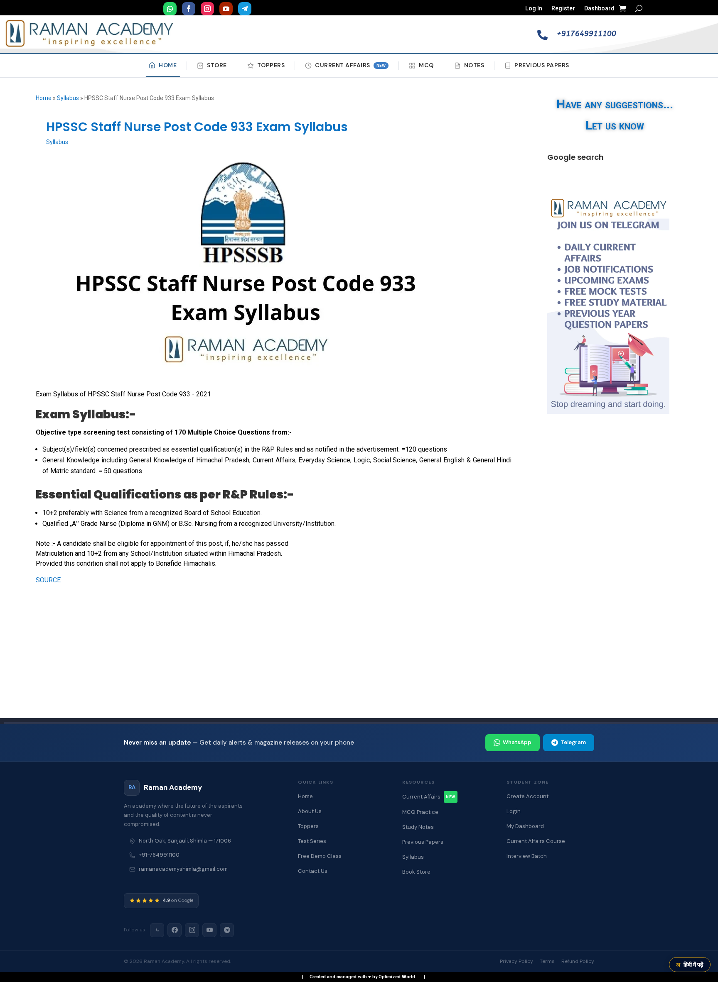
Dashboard (599, 8)
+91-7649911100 (159, 854)
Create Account (527, 796)
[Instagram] (192, 930)
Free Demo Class (320, 856)
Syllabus (68, 98)
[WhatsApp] (157, 930)
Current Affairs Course (536, 841)
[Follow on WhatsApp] (170, 8)
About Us (310, 811)
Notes (474, 65)
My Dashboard (525, 826)
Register (563, 8)
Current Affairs (350, 65)
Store (217, 65)
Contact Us (312, 871)
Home (168, 65)
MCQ (426, 65)
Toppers (271, 65)
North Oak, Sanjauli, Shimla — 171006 (185, 840)
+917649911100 (586, 33)
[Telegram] (227, 930)
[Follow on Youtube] (226, 8)
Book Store (416, 871)
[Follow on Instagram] (207, 8)
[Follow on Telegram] (244, 8)
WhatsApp (517, 742)
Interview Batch (527, 856)
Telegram (573, 742)
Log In (533, 8)
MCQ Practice (420, 812)
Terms (547, 961)
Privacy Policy (516, 961)
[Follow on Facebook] (188, 8)
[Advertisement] (594, 588)
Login (514, 811)
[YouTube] (209, 930)
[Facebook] (174, 930)
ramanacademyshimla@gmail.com (183, 868)
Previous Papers (541, 65)
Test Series (312, 841)
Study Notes (418, 827)
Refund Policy (577, 961)
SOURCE (48, 580)
